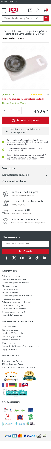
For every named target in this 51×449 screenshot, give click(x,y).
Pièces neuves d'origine (12, 305)
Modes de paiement (11, 292)
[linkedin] (44, 259)
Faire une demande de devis (14, 279)
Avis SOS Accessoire (11, 340)
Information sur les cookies (14, 309)
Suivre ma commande (11, 276)
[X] (14, 259)
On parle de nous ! (10, 343)
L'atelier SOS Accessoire (12, 333)
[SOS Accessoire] (13, 10)
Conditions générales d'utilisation (17, 296)
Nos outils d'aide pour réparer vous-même (20, 346)
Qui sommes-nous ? (10, 330)
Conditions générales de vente (15, 283)
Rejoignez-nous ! (9, 349)
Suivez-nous (11, 237)
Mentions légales (9, 286)
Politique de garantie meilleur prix (16, 302)
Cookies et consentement (13, 312)
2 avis (46, 95)
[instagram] (29, 259)
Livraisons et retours (11, 289)
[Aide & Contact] (30, 10)
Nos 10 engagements (11, 336)
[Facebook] (6, 259)
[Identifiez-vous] (38, 10)
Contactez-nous (9, 327)
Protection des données (13, 299)
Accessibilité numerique (12, 315)
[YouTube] (22, 259)
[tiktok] (37, 259)
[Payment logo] (25, 436)
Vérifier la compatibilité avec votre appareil (26, 131)
